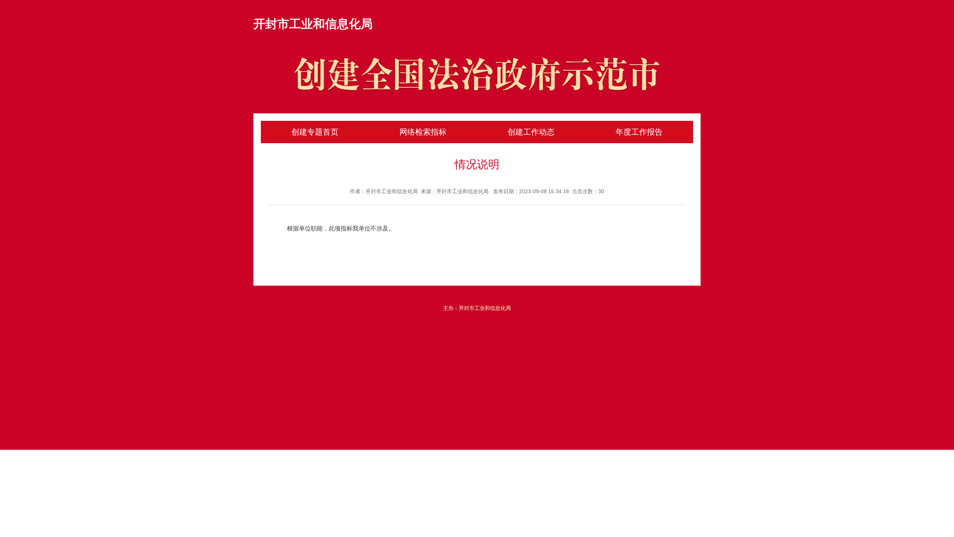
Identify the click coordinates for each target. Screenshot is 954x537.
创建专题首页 (314, 132)
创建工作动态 (531, 132)
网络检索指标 (422, 132)
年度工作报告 (639, 132)
